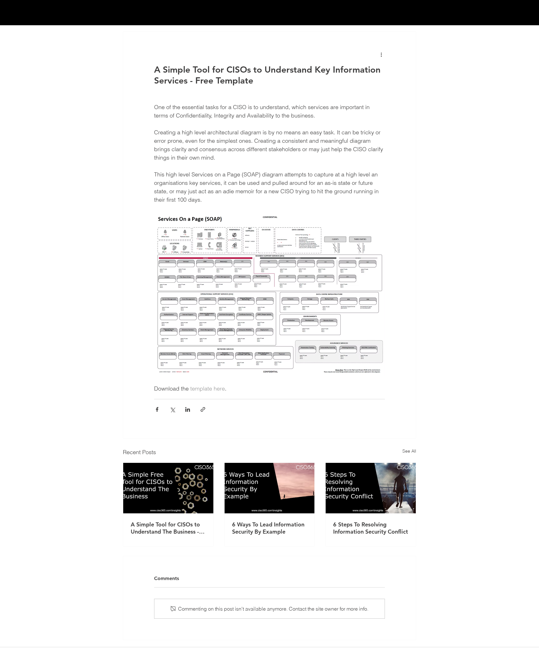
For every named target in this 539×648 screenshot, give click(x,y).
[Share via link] (203, 409)
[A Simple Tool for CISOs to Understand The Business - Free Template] (168, 488)
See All (409, 451)
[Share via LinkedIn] (188, 409)
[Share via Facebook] (157, 409)
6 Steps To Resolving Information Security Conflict (370, 528)
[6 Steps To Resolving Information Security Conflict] (371, 488)
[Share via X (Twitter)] (172, 409)
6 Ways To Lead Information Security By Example (268, 528)
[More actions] (381, 54)
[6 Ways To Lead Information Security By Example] (270, 488)
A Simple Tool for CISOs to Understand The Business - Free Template (165, 528)
